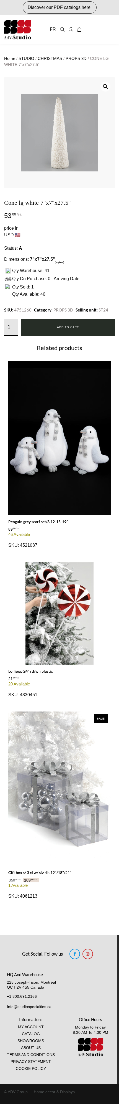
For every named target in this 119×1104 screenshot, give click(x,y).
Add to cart (68, 327)
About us (31, 1048)
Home (9, 58)
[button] (105, 87)
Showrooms (30, 1041)
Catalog (31, 1034)
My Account (31, 1027)
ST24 (103, 309)
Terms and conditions (31, 1055)
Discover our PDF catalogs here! (60, 7)
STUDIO (26, 58)
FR (53, 29)
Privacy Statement (31, 1062)
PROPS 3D (76, 58)
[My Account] (71, 29)
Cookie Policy (31, 1069)
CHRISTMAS (50, 58)
